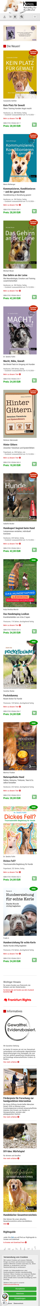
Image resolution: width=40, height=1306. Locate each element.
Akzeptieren (20, 1289)
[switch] (5, 1303)
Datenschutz (18, 1303)
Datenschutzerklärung (11, 1284)
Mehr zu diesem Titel (10, 118)
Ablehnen (20, 1294)
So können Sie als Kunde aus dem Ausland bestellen (18, 991)
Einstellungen (20, 1298)
